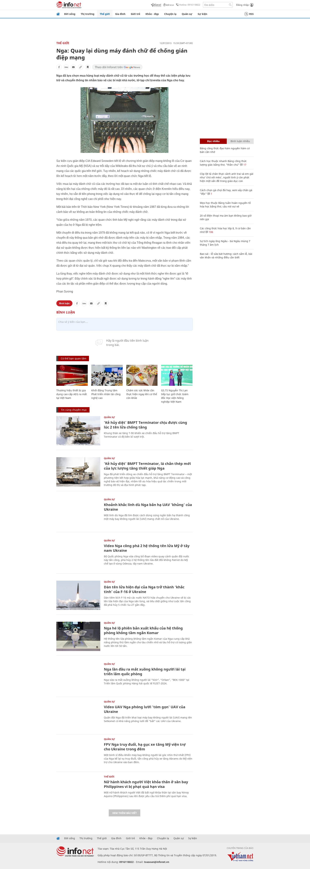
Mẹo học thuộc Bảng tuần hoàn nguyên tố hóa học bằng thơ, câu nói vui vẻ (225, 204)
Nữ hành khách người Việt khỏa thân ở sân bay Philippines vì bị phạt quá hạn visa (146, 784)
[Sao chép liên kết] (80, 67)
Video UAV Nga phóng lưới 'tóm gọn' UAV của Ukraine (144, 709)
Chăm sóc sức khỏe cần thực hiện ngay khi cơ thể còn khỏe (141, 394)
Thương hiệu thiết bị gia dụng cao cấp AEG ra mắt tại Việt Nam (71, 394)
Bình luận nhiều (240, 141)
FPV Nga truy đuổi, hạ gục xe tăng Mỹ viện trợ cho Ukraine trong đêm (145, 746)
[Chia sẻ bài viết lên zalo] (66, 67)
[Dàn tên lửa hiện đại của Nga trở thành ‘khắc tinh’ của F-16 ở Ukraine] (78, 595)
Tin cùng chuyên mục (74, 409)
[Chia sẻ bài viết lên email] (73, 67)
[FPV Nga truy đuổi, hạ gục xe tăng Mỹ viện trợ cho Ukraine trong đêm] (78, 752)
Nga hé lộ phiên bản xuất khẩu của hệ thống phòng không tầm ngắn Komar (143, 630)
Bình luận (64, 303)
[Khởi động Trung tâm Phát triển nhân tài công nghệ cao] (107, 375)
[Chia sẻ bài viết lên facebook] (59, 67)
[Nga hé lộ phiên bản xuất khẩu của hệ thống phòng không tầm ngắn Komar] (78, 636)
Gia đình (120, 14)
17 (244, 164)
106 (210, 232)
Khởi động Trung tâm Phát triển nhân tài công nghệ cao (106, 394)
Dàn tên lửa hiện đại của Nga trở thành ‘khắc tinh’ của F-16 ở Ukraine (144, 589)
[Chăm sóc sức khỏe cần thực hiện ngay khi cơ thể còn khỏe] (142, 375)
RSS (251, 14)
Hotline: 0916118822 (189, 4)
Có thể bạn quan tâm (73, 358)
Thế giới (105, 14)
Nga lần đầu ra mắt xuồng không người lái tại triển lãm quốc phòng (144, 671)
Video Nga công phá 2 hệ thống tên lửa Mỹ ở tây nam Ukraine (146, 548)
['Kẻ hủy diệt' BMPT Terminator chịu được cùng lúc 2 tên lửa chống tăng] (78, 430)
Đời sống (69, 14)
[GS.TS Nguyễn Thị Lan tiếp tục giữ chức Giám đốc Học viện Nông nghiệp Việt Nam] (176, 375)
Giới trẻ (135, 14)
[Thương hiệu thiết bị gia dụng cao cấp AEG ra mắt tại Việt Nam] (72, 375)
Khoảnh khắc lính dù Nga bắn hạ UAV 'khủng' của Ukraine (148, 507)
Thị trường (87, 14)
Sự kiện (202, 14)
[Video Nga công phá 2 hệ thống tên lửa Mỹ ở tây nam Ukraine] (78, 554)
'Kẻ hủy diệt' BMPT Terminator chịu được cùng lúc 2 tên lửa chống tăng (145, 425)
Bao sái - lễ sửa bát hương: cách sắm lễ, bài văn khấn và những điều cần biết (226, 255)
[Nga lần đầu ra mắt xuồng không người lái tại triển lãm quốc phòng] (78, 677)
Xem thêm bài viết (124, 813)
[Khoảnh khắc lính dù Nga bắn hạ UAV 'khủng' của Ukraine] (78, 513)
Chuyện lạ (170, 14)
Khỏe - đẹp (152, 14)
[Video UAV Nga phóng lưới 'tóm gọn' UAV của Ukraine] (78, 715)
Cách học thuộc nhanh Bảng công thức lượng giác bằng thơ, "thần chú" (223, 162)
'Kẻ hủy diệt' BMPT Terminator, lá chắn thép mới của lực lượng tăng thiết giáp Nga (147, 466)
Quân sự (187, 14)
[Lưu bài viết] (87, 67)
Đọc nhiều (213, 141)
